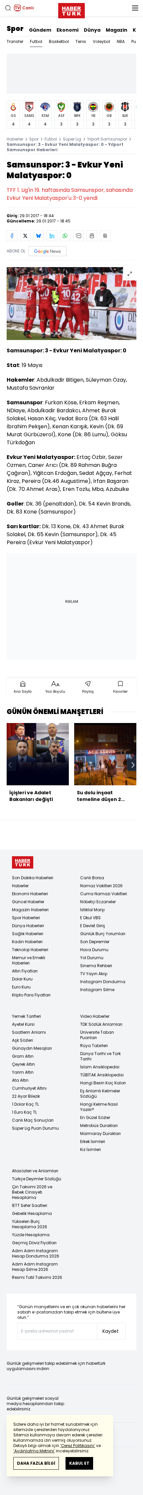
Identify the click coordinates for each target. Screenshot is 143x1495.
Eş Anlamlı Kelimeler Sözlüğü (100, 1093)
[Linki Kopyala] (105, 235)
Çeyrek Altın (23, 1064)
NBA (121, 41)
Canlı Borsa (92, 878)
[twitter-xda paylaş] (25, 235)
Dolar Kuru (22, 979)
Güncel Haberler (28, 902)
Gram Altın (23, 1056)
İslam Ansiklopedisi (99, 1067)
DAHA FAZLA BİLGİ (36, 1463)
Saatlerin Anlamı (29, 1032)
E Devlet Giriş (92, 926)
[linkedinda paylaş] (52, 235)
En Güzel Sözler (95, 1117)
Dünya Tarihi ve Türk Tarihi (100, 1056)
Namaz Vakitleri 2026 (101, 886)
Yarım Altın (23, 1072)
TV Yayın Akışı (93, 973)
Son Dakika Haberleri (32, 878)
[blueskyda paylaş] (38, 235)
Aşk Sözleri (22, 1040)
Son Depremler (94, 941)
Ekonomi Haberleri (30, 894)
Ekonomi (67, 30)
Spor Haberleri (26, 918)
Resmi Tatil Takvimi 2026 (37, 1277)
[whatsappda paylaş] (65, 235)
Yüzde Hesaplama (31, 1235)
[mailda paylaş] (78, 235)
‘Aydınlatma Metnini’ (34, 1451)
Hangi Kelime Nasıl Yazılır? (99, 1106)
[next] (133, 765)
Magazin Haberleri (30, 910)
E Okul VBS (90, 918)
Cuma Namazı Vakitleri (103, 894)
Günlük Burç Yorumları (102, 933)
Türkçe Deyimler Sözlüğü (36, 1179)
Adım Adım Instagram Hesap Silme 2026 (35, 1266)
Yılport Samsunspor (107, 139)
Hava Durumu (94, 949)
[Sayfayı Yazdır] (91, 235)
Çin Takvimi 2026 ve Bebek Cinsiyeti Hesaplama (32, 1192)
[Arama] (8, 8)
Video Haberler (94, 1016)
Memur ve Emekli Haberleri (28, 960)
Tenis (80, 41)
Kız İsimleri (90, 1149)
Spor (15, 28)
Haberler (15, 139)
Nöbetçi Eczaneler (98, 902)
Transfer (15, 41)
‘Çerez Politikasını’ (77, 1445)
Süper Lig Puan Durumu (35, 1128)
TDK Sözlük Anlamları (101, 1024)
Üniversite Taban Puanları (97, 1034)
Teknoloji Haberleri (30, 949)
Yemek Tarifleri (26, 1016)
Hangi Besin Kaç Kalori (103, 1083)
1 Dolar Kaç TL (25, 1104)
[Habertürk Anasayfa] (71, 9)
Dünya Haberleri (28, 926)
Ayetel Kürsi (23, 1024)
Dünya (92, 30)
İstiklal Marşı (92, 910)
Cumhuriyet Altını (29, 1088)
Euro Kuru (21, 987)
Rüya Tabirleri (94, 1045)
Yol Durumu (91, 957)
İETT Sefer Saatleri (29, 1205)
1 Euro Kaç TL (24, 1112)
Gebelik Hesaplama (32, 1213)
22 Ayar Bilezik (26, 1096)
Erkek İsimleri (92, 1141)
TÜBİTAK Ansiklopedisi (102, 1075)
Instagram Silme (97, 989)
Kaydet (110, 1331)
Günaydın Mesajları (32, 1048)
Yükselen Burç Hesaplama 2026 (29, 1224)
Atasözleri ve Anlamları (35, 1171)
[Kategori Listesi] (135, 8)
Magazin (116, 30)
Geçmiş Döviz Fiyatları (34, 1243)
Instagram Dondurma (102, 981)
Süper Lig (72, 139)
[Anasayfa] (22, 862)
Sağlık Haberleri (27, 933)
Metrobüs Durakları (99, 1125)
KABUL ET (79, 1463)
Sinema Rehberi (96, 965)
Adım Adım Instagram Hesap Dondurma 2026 (35, 1253)
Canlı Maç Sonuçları (33, 1120)
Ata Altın (20, 1080)
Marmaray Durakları (100, 1133)
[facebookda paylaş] (12, 235)
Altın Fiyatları (25, 971)
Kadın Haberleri (27, 941)
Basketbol (59, 41)
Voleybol (101, 41)
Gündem (40, 30)
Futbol (36, 41)
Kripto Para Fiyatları (31, 995)
